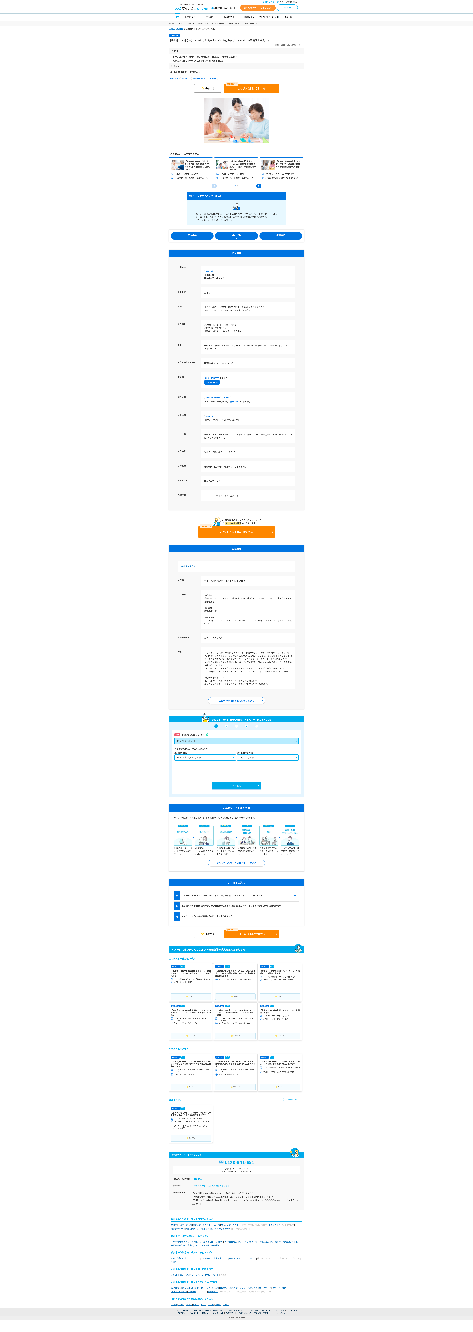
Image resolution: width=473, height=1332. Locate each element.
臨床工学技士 (231, 1313)
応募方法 (280, 235)
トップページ (177, 17)
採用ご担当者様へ (268, 2)
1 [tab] (236, 141)
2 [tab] (238, 186)
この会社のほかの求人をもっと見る (236, 700)
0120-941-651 (223, 8)
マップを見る (210, 382)
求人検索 (209, 17)
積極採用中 (185, 78)
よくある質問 (292, 1310)
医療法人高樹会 (188, 566)
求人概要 (192, 235)
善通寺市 (222, 23)
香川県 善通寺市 (211, 377)
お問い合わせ (266, 1310)
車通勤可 (213, 78)
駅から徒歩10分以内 (200, 78)
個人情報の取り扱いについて (237, 1310)
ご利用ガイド (190, 17)
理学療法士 (182, 1313)
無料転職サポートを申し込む (257, 7)
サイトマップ (279, 1310)
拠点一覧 (288, 17)
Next (258, 186)
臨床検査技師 (218, 1313)
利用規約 (254, 1310)
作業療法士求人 (203, 23)
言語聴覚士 (205, 1313)
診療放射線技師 (245, 1313)
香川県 (213, 23)
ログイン (287, 7)
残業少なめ (174, 78)
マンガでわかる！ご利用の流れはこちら (236, 863)
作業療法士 (190, 23)
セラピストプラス (278, 1313)
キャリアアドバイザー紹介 (269, 17)
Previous (214, 186)
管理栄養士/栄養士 (261, 1313)
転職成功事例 (229, 17)
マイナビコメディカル (176, 23)
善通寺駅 (234, 401)
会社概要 (236, 235)
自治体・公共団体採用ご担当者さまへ (208, 1310)
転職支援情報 (249, 17)
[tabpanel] (236, 120)
